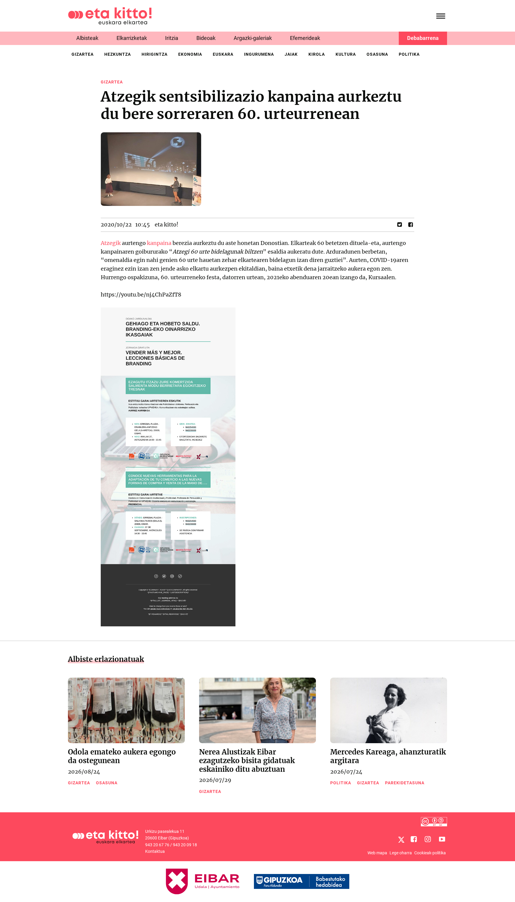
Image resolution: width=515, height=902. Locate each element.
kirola (316, 54)
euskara (223, 54)
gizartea (83, 54)
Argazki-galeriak (253, 38)
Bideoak (205, 38)
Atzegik (111, 243)
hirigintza (154, 54)
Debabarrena (423, 38)
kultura (346, 54)
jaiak (291, 54)
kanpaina (159, 243)
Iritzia (171, 38)
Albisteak (87, 38)
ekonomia (190, 54)
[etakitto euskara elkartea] (110, 15)
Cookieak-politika (430, 852)
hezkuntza (117, 54)
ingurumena (259, 54)
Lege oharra (401, 852)
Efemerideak (305, 38)
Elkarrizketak (132, 38)
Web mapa (377, 852)
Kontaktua (155, 851)
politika (409, 54)
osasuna (377, 54)
